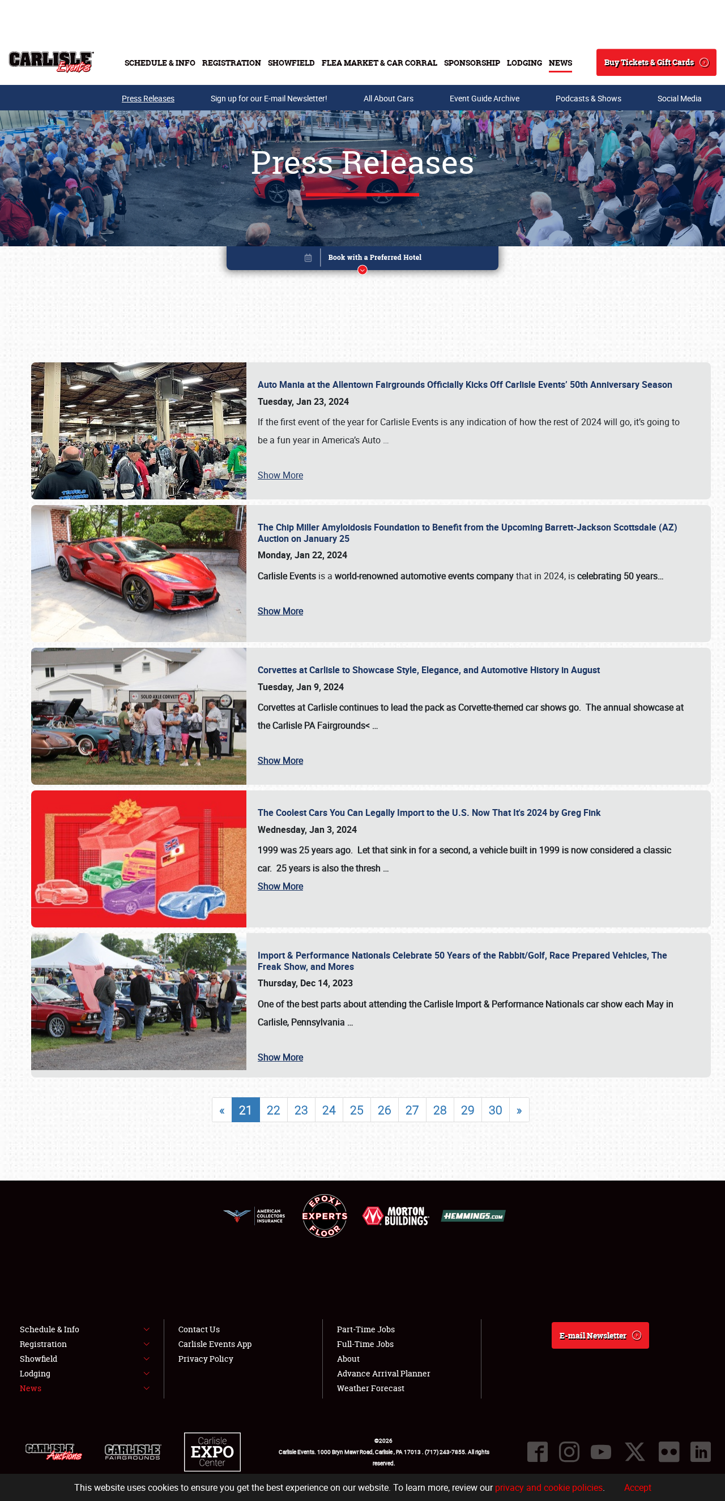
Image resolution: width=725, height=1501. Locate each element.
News (560, 62)
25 (357, 1110)
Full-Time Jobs (365, 1344)
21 (246, 1110)
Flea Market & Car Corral (379, 62)
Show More (280, 475)
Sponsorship (472, 62)
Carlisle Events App (214, 1344)
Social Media (680, 98)
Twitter (635, 1452)
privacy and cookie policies (549, 1487)
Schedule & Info (160, 62)
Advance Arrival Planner (383, 1373)
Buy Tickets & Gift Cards (649, 62)
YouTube (601, 1452)
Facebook (537, 1452)
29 (468, 1110)
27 (412, 1110)
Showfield (291, 62)
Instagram (569, 1452)
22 (273, 1110)
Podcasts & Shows (588, 98)
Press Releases (148, 98)
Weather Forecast (370, 1388)
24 (329, 1110)
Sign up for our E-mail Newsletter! (269, 98)
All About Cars (388, 98)
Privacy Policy (205, 1358)
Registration (231, 62)
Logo (51, 62)
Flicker (669, 1452)
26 (384, 1110)
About (348, 1358)
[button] (362, 260)
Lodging (524, 62)
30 (495, 1110)
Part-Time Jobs (366, 1329)
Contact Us (199, 1329)
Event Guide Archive (484, 98)
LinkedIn (700, 1452)
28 (440, 1110)
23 (301, 1110)
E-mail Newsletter (593, 1335)
